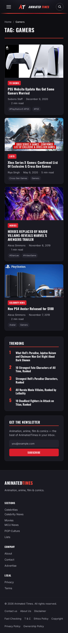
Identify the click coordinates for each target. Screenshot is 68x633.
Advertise (10, 565)
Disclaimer (40, 611)
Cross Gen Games (18, 178)
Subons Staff (15, 99)
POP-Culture (12, 531)
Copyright (57, 618)
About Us (25, 611)
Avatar (12, 325)
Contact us (11, 611)
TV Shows (14, 83)
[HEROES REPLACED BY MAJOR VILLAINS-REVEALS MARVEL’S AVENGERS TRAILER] (34, 203)
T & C (27, 618)
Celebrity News (17, 302)
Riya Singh (14, 172)
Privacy (9, 582)
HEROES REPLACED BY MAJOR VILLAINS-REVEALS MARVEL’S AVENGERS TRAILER (27, 235)
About (8, 553)
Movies (12, 225)
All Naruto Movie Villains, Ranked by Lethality (36, 391)
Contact (9, 559)
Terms (8, 588)
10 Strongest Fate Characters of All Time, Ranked (36, 369)
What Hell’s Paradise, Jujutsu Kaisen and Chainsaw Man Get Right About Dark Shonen (36, 356)
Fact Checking (13, 618)
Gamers (35, 178)
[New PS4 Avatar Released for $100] (34, 280)
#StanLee (14, 255)
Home (8, 21)
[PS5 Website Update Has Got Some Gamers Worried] (34, 61)
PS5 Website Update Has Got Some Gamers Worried (31, 91)
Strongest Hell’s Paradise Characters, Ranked (37, 380)
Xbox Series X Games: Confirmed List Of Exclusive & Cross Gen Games (33, 164)
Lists (12, 156)
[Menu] (9, 7)
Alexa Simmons (17, 245)
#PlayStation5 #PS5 (19, 109)
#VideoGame (29, 255)
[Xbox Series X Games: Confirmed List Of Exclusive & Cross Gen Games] (34, 134)
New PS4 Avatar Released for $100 (31, 308)
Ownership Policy (33, 626)
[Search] (59, 7)
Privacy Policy (12, 626)
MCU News (12, 525)
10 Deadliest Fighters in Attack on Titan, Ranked (35, 402)
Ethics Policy (41, 618)
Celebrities (11, 509)
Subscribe (34, 452)
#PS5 (36, 109)
